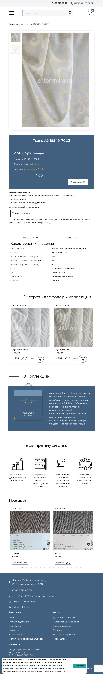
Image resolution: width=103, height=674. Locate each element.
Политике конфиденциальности (48, 672)
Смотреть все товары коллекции (57, 297)
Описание (72, 238)
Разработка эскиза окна (66, 622)
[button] (22, 567)
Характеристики (31, 238)
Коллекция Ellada (35, 169)
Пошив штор (59, 630)
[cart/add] (39, 358)
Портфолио (15, 626)
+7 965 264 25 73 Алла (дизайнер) (28, 203)
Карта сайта (15, 635)
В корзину (76, 182)
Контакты (14, 630)
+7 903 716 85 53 (58, 3)
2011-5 (58, 554)
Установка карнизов (64, 635)
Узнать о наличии (21, 213)
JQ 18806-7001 (20, 350)
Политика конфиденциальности (26, 639)
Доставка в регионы (64, 618)
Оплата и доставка (19, 622)
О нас (12, 618)
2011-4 (15, 554)
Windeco (34, 164)
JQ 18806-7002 (63, 350)
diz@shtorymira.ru (24, 601)
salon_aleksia (20, 607)
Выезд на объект (62, 626)
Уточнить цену (20, 562)
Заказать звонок (84, 3)
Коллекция (28, 414)
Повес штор (59, 639)
